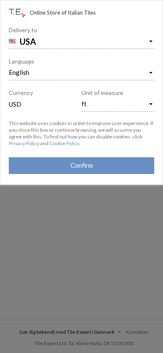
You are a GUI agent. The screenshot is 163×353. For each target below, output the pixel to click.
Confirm (82, 165)
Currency (21, 92)
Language (21, 61)
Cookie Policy (64, 143)
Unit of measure (102, 92)
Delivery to (23, 29)
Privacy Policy (24, 143)
